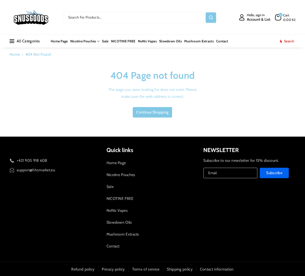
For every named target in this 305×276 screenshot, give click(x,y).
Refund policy (82, 269)
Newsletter (221, 150)
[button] (285, 17)
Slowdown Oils (119, 222)
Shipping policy (180, 269)
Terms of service (146, 269)
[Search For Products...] (211, 17)
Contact (113, 246)
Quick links (120, 150)
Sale (110, 186)
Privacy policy (113, 269)
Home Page (116, 163)
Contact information (217, 269)
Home (15, 54)
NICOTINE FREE (120, 198)
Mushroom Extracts (123, 234)
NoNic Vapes (117, 210)
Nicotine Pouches (121, 174)
